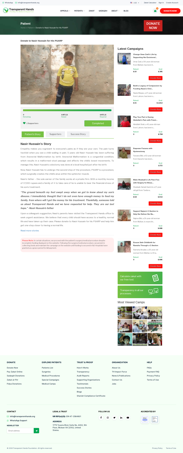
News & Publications (121, 376)
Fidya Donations (14, 384)
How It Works (83, 368)
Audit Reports (83, 376)
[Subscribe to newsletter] (36, 430)
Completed (98, 123)
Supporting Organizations (88, 380)
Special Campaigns (50, 380)
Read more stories (30, 230)
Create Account (172, 2)
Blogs (79, 392)
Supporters (55, 134)
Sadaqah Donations (16, 376)
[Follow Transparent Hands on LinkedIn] (121, 417)
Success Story (78, 134)
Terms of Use (153, 380)
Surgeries (46, 372)
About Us (116, 368)
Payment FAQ (153, 372)
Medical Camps (49, 384)
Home (23, 28)
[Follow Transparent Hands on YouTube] (127, 417)
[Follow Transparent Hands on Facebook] (100, 417)
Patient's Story (33, 134)
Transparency (83, 372)
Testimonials (82, 384)
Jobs (114, 384)
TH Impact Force (119, 372)
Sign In (161, 2)
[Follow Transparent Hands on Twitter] (114, 417)
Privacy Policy (153, 376)
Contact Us (117, 380)
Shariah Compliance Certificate (91, 396)
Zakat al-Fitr (12, 380)
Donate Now (170, 11)
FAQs (149, 368)
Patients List (47, 368)
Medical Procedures (51, 376)
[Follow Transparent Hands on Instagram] (107, 417)
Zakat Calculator (150, 2)
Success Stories (84, 388)
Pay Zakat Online (14, 372)
